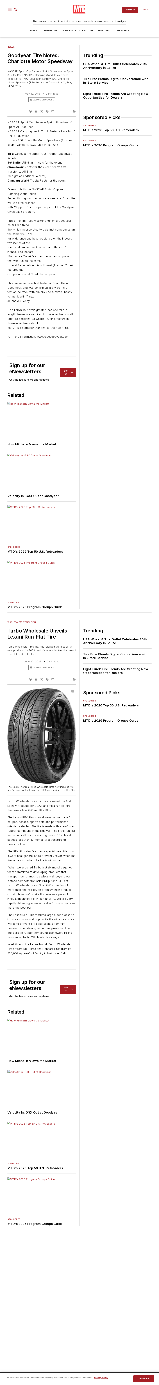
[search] (15, 9)
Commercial (50, 30)
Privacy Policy (101, 1377)
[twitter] (41, 111)
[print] (74, 111)
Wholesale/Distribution (77, 30)
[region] (79, 1378)
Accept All (144, 1378)
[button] (9, 9)
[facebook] (30, 111)
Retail (34, 30)
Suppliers (104, 30)
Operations (122, 30)
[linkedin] (36, 111)
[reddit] (47, 111)
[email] (52, 111)
